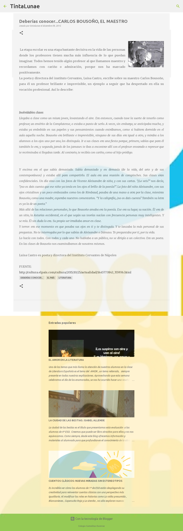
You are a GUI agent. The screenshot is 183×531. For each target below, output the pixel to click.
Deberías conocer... (32, 278)
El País (51, 278)
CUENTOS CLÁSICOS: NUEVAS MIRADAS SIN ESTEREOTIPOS (85, 480)
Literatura (65, 278)
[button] (21, 33)
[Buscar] (178, 6)
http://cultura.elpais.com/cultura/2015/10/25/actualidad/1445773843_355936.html (75, 272)
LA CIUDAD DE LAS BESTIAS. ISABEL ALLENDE (77, 420)
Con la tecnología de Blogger (94, 518)
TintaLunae (25, 6)
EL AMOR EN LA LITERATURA (66, 359)
